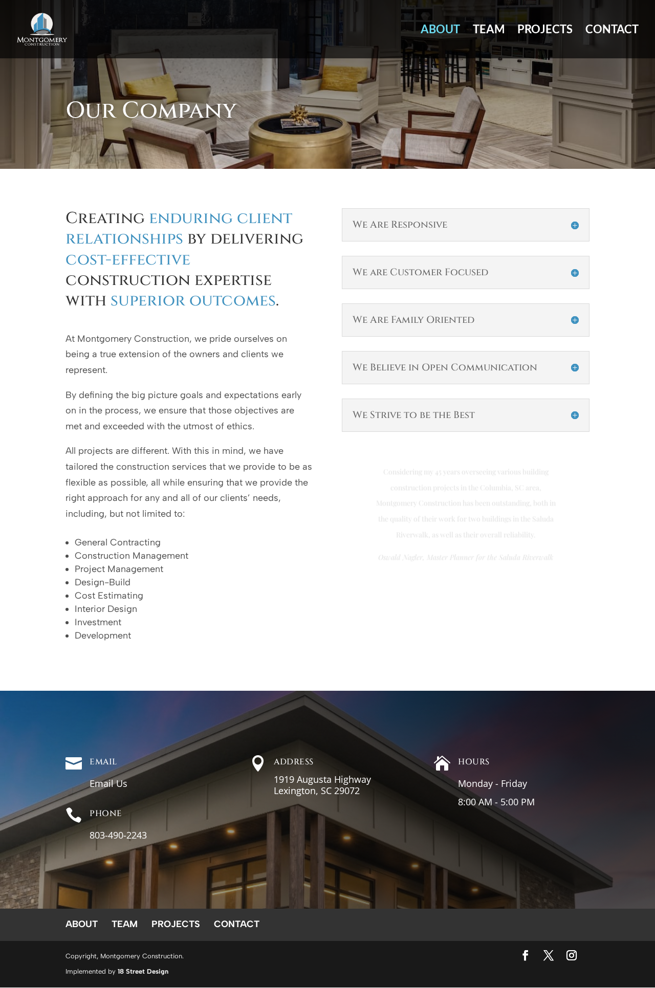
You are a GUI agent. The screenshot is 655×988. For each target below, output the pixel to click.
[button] (525, 956)
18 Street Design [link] (143, 971)
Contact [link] (612, 31)
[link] (42, 28)
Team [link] (489, 31)
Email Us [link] (108, 783)
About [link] (440, 31)
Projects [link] (545, 31)
